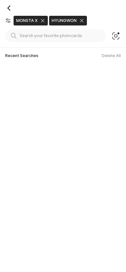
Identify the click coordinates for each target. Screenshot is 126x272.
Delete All (111, 55)
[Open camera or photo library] (116, 36)
